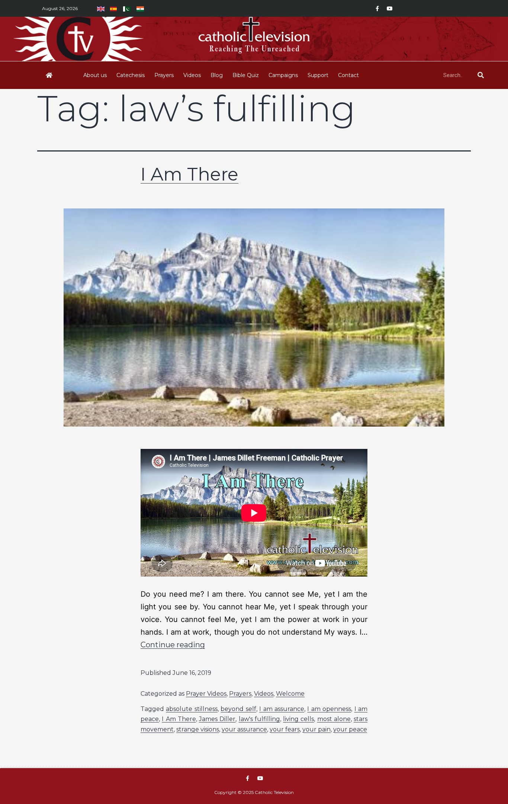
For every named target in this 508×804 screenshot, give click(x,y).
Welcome (290, 693)
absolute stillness (191, 708)
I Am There (189, 174)
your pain (316, 729)
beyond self (238, 708)
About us (95, 75)
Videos (192, 75)
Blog (216, 75)
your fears (285, 729)
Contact (348, 75)
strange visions (197, 729)
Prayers (164, 75)
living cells (298, 718)
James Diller (217, 718)
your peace (350, 729)
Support (318, 75)
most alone (334, 718)
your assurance (244, 729)
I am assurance (281, 708)
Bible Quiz (245, 75)
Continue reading (173, 644)
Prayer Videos (206, 693)
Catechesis (130, 75)
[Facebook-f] (377, 8)
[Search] (480, 75)
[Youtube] (389, 8)
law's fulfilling (259, 718)
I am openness (329, 708)
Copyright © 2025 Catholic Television (254, 792)
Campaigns (283, 75)
